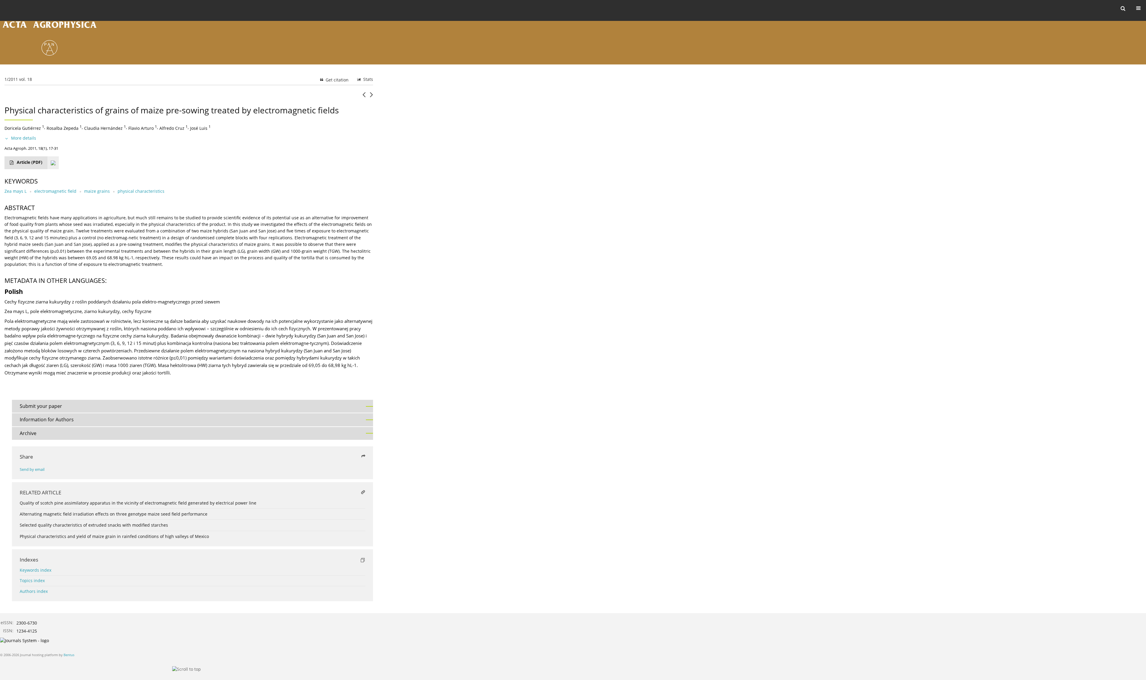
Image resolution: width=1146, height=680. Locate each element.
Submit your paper (41, 406)
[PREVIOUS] (364, 97)
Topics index (32, 580)
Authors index (34, 591)
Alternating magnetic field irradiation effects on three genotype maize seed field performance (113, 514)
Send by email (32, 469)
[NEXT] (371, 97)
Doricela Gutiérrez (22, 128)
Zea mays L (15, 191)
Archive (28, 433)
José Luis (198, 128)
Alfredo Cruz (171, 128)
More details (23, 138)
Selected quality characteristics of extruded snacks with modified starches (94, 525)
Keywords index (35, 570)
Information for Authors (47, 419)
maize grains (97, 191)
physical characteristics (141, 191)
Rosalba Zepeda (62, 128)
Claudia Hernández (103, 128)
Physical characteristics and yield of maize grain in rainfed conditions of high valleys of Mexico (114, 536)
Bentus (69, 655)
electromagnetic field (55, 191)
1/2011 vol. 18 (18, 79)
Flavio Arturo (141, 128)
